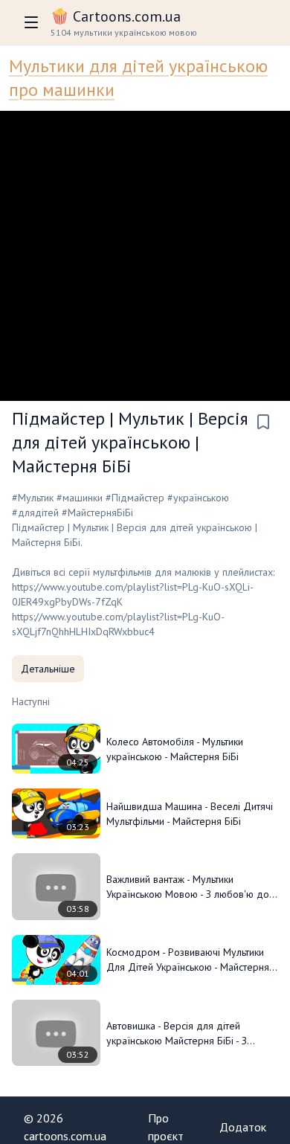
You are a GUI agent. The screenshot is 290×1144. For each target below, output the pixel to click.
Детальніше (48, 668)
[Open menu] (31, 22)
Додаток (242, 1126)
